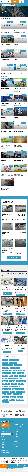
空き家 (9, 394)
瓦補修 (12, 391)
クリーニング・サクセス (19, 103)
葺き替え (5, 397)
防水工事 (5, 399)
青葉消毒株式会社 (18, 174)
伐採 (14, 373)
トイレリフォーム (7, 370)
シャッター (18, 365)
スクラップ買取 (14, 368)
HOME (2, 18)
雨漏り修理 (20, 399)
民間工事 (21, 383)
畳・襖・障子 (20, 391)
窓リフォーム (17, 394)
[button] (26, 1)
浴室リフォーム (6, 389)
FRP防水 (5, 360)
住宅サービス (4, 117)
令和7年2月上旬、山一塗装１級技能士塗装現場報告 (20, 215)
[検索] (12, 434)
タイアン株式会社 (5, 188)
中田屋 (15, 59)
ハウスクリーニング (19, 370)
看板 (4, 394)
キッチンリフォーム (7, 365)
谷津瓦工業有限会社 (18, 131)
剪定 (11, 376)
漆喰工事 (20, 389)
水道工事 (5, 386)
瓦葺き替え (5, 391)
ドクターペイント (18, 73)
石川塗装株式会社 (5, 59)
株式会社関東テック (18, 160)
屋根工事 (12, 381)
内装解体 (5, 376)
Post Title (17, 248)
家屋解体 (18, 378)
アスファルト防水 (14, 360)
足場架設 (12, 397)
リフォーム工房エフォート (7, 44)
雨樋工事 (12, 399)
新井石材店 (3, 160)
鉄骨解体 (20, 397)
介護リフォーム (6, 373)
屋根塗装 (5, 381)
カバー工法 (13, 362)
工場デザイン (6, 383)
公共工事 (20, 373)
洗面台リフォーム (14, 386)
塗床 (16, 376)
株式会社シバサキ (18, 30)
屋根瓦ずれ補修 (21, 381)
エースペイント (4, 30)
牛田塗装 (16, 117)
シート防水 (5, 368)
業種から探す (4, 439)
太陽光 (4, 378)
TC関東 (3, 174)
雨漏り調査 (5, 402)
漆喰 (14, 389)
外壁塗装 (22, 376)
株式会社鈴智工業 (5, 88)
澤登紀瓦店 (16, 44)
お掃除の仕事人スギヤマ (6, 103)
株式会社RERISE (17, 145)
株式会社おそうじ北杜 (6, 131)
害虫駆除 (11, 378)
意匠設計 (14, 383)
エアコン (5, 362)
